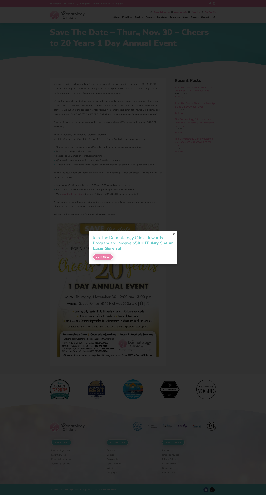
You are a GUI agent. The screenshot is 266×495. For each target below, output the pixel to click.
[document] (133, 247)
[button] (174, 234)
